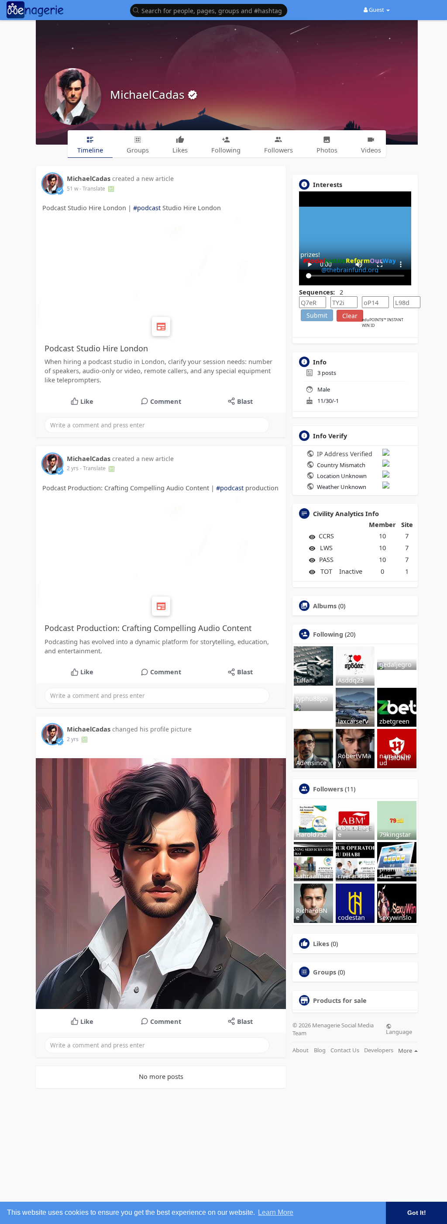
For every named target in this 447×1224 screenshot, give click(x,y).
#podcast (147, 207)
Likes (321, 943)
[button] (211, 10)
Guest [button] (376, 10)
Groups (324, 971)
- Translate (93, 188)
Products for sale (340, 1000)
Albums (325, 605)
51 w (72, 188)
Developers (378, 1050)
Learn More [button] (275, 1212)
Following (328, 634)
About (300, 1050)
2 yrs (73, 468)
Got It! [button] (416, 1212)
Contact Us (344, 1050)
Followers (328, 788)
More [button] (405, 1050)
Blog (320, 1050)
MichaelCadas (148, 94)
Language (399, 1031)
